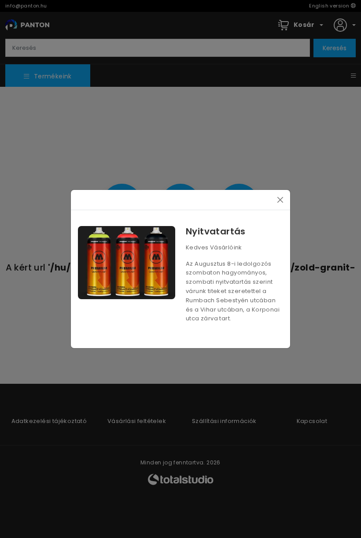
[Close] (280, 199)
